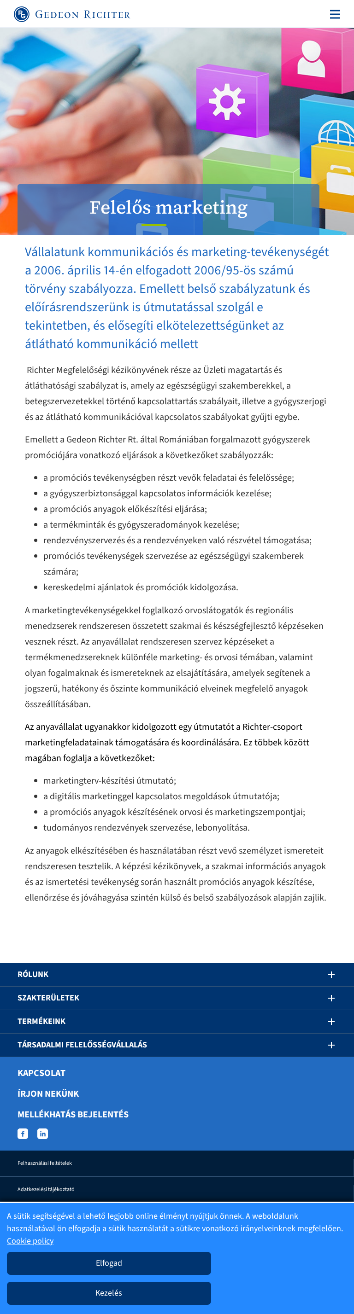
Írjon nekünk (48, 1094)
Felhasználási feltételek (45, 1163)
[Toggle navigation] (333, 14)
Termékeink (41, 1021)
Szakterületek (48, 998)
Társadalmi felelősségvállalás (82, 1045)
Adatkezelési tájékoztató (46, 1189)
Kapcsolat (41, 1073)
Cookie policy (30, 1241)
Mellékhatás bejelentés (73, 1114)
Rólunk (33, 974)
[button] (324, 974)
